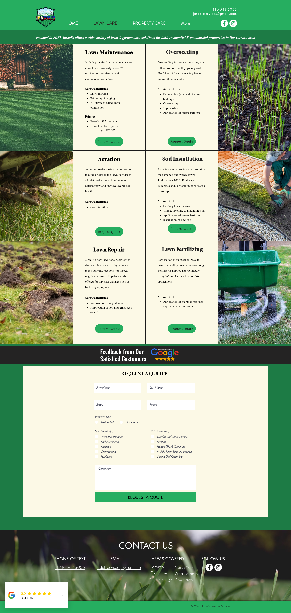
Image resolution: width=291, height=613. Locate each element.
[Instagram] (233, 23)
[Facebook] (224, 23)
